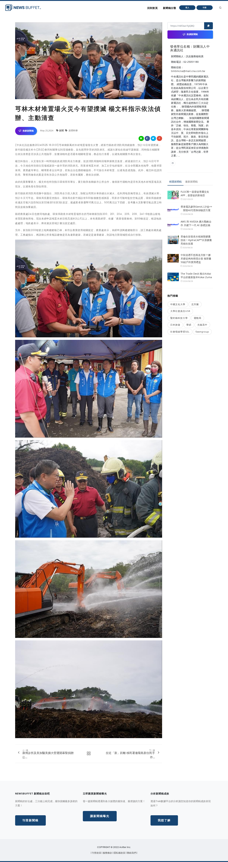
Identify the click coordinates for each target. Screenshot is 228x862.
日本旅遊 (175, 324)
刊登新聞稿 (30, 820)
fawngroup (202, 331)
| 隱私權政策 (119, 853)
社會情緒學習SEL (180, 331)
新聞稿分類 (169, 8)
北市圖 (195, 304)
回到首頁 (152, 8)
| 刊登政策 (96, 853)
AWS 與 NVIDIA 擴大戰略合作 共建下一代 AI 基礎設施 (196, 223)
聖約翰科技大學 (179, 318)
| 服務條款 (107, 853)
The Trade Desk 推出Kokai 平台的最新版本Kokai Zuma (196, 275)
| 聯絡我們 (131, 853)
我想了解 (164, 820)
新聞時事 (73, 130)
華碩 (188, 324)
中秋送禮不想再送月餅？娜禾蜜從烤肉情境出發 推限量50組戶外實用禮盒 (196, 258)
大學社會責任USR (180, 311)
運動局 (197, 318)
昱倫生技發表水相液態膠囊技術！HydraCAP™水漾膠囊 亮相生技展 (196, 240)
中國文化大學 (177, 304)
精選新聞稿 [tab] (175, 181)
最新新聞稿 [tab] (191, 181)
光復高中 (202, 324)
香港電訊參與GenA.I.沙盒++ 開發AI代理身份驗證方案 (196, 208)
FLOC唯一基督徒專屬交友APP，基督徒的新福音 (195, 193)
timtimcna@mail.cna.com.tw (188, 71)
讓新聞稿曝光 (99, 816)
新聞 (61, 130)
